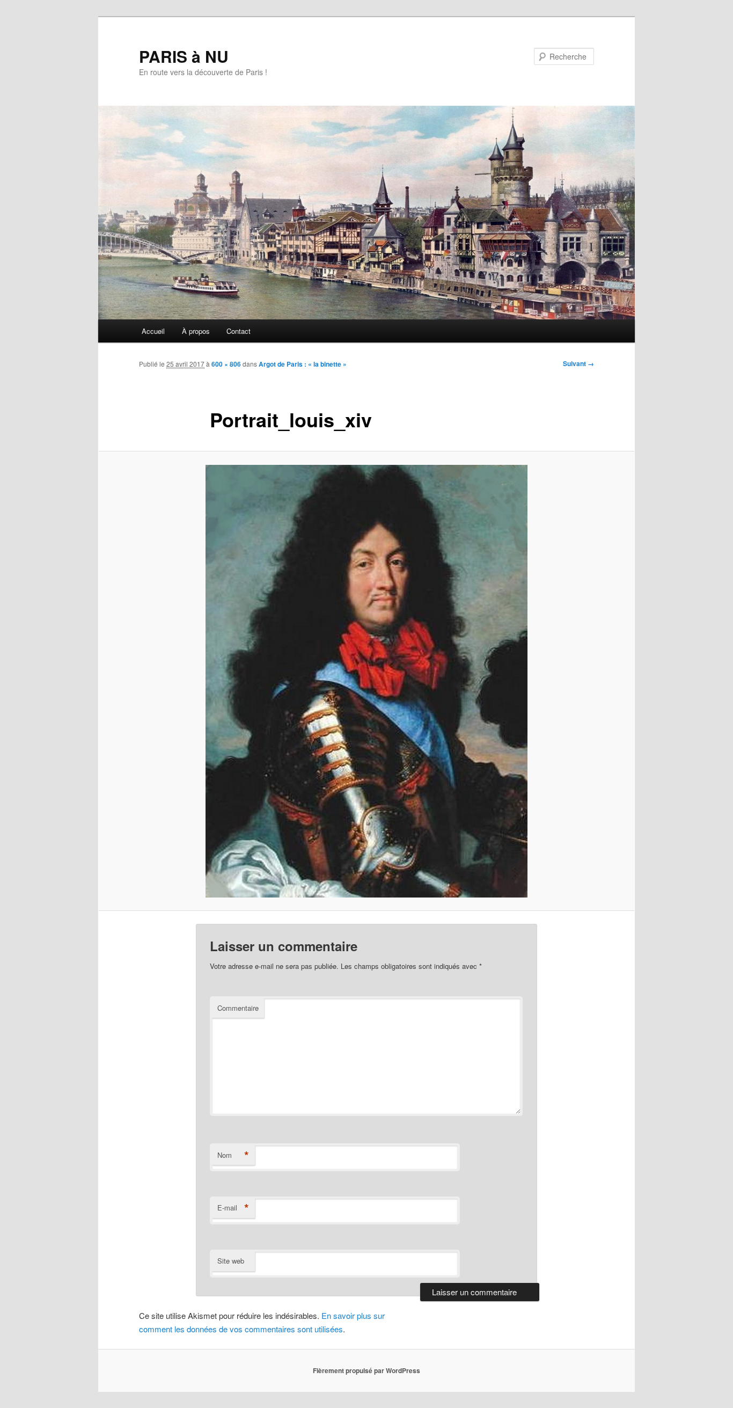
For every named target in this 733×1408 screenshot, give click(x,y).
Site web (230, 1261)
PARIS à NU (184, 56)
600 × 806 (226, 364)
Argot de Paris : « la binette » (303, 364)
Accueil (153, 331)
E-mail (233, 1207)
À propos (196, 331)
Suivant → (578, 363)
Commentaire (238, 1008)
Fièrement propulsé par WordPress (366, 1370)
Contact (238, 331)
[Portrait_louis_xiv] (366, 681)
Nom (233, 1155)
